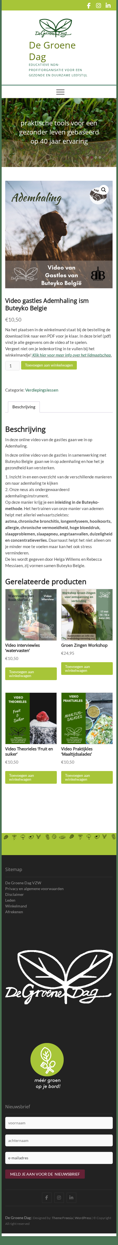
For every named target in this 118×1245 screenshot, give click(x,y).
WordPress (83, 1218)
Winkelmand (16, 906)
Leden (10, 900)
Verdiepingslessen (41, 389)
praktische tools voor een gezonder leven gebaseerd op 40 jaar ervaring (59, 131)
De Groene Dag (18, 1217)
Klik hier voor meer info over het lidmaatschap (71, 354)
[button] (104, 190)
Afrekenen (14, 911)
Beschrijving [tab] (23, 406)
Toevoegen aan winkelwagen (49, 365)
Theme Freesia (62, 1218)
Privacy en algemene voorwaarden (34, 888)
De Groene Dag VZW (23, 882)
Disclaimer (14, 894)
